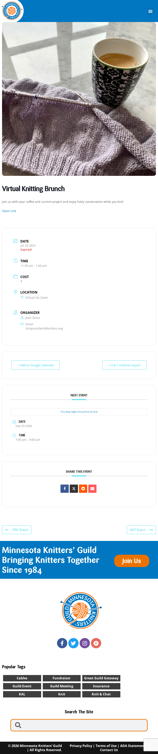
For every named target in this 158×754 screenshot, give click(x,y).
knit (61, 694)
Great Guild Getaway (101, 678)
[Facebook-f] (62, 643)
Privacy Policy (81, 746)
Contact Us (109, 750)
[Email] (92, 489)
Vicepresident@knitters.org (44, 328)
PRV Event (20, 530)
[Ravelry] (96, 643)
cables (22, 678)
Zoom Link (9, 211)
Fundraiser (62, 678)
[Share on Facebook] (64, 489)
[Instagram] (85, 643)
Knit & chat (101, 694)
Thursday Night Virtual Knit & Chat (79, 411)
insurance (101, 686)
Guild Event (22, 686)
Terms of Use (106, 746)
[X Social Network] (74, 489)
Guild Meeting (61, 686)
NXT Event (137, 530)
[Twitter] (73, 643)
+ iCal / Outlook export (124, 365)
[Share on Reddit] (83, 489)
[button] (150, 11)
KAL (22, 694)
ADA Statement (132, 746)
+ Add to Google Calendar (35, 365)
